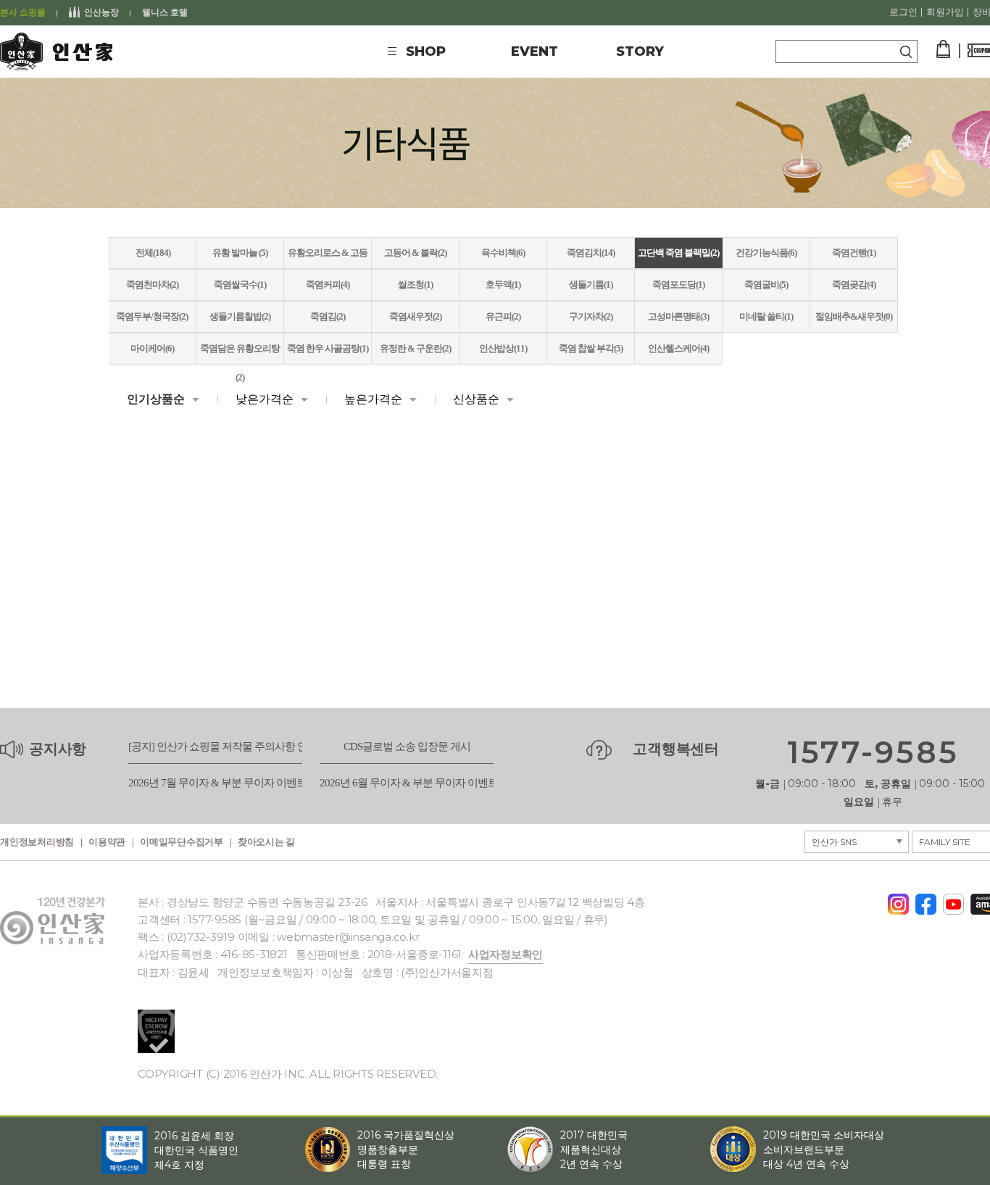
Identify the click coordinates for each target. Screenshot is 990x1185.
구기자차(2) (590, 316)
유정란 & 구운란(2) (415, 348)
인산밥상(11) (503, 348)
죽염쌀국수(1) (240, 284)
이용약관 (106, 842)
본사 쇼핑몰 (23, 12)
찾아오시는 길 (266, 842)
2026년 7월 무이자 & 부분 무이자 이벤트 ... (221, 783)
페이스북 (925, 899)
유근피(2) (503, 316)
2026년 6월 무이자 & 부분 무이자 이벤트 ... (413, 783)
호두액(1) (503, 284)
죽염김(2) (327, 316)
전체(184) (153, 252)
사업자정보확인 (505, 954)
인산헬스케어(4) (678, 348)
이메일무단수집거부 (181, 842)
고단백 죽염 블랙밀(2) (678, 252)
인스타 (898, 899)
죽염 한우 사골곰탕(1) (327, 348)
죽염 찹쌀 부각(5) (591, 348)
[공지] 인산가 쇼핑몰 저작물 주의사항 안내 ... (227, 746)
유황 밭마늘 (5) (239, 252)
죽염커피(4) (327, 284)
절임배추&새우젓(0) (853, 316)
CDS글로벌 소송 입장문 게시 (407, 746)
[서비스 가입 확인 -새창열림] (156, 1031)
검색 (906, 51)
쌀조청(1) (415, 284)
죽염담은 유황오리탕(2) (240, 353)
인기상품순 (156, 399)
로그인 (903, 12)
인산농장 (101, 12)
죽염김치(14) (591, 252)
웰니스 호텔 (165, 12)
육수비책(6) (503, 252)
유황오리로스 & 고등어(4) (327, 257)
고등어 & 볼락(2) (415, 252)
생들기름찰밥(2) (239, 316)
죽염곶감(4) (853, 284)
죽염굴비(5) (766, 284)
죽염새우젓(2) (415, 316)
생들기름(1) (590, 284)
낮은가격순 (265, 399)
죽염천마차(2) (152, 284)
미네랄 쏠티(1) (766, 316)
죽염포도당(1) (678, 284)
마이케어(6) (152, 348)
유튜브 (953, 900)
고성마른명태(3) (678, 316)
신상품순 (476, 399)
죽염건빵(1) (853, 252)
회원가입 (945, 12)
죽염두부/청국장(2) (152, 316)
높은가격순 (373, 399)
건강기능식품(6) (766, 252)
